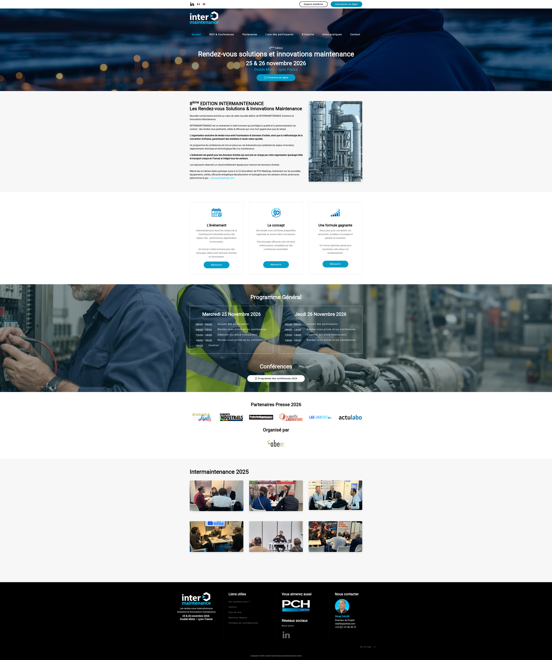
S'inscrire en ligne (278, 77)
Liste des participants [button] (280, 34)
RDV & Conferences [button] (221, 34)
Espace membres (313, 4)
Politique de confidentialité (243, 623)
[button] (216, 495)
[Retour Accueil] (204, 17)
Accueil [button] (196, 34)
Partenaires (250, 34)
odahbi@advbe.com (345, 623)
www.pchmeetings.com (222, 178)
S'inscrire (308, 34)
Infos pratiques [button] (332, 34)
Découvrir (216, 265)
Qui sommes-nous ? (239, 602)
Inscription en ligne (346, 4)
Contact (355, 34)
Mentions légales (238, 618)
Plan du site (235, 612)
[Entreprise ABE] (276, 443)
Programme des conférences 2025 (277, 378)
